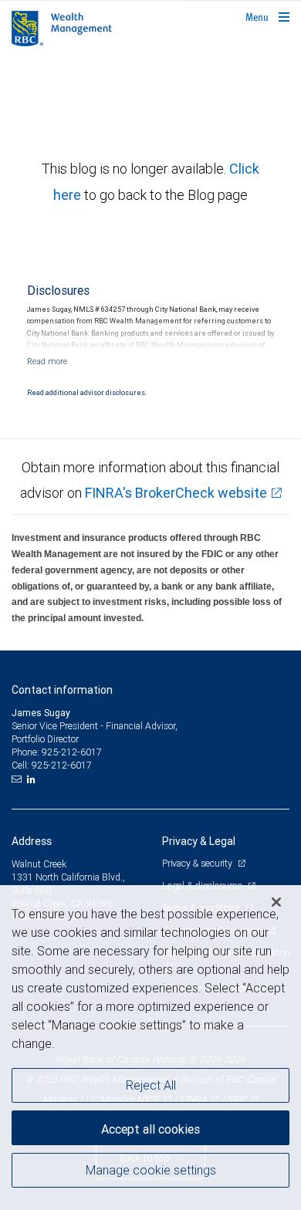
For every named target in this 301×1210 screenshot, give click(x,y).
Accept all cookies (150, 1129)
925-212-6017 (72, 752)
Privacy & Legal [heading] (198, 841)
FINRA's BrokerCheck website (176, 493)
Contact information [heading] (62, 690)
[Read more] (47, 361)
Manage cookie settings (151, 1170)
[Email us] (18, 779)
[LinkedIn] (33, 779)
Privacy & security (198, 863)
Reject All (151, 1085)
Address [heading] (32, 841)
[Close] (276, 902)
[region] (150, 1047)
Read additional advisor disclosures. (87, 392)
